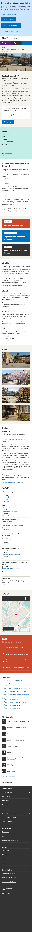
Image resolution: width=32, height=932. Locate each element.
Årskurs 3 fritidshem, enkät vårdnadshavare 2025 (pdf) (17, 695)
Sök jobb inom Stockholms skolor (15, 251)
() (17, 115)
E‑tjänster (6, 43)
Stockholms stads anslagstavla (10, 840)
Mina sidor (4, 859)
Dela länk (15, 86)
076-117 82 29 (5, 529)
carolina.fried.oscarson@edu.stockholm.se (13, 525)
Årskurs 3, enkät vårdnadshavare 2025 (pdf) (15, 702)
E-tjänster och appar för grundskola (14, 237)
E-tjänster (4, 836)
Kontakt (17, 83)
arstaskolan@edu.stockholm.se (10, 497)
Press (3, 863)
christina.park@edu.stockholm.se (10, 568)
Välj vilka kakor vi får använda (11, 31)
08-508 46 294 (5, 558)
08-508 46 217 (5, 515)
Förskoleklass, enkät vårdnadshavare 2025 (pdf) (17, 688)
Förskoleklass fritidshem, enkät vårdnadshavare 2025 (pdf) (16, 684)
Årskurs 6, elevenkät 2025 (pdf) (12, 705)
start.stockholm (6, 893)
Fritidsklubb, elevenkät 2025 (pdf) (13, 680)
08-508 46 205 (5, 572)
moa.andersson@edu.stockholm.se (11, 539)
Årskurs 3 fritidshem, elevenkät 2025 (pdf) (15, 691)
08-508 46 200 (5, 501)
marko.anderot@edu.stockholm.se (11, 511)
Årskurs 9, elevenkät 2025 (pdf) (12, 708)
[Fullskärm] (27, 598)
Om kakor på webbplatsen (8, 14)
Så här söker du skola (11, 641)
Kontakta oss (5, 850)
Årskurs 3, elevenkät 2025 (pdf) (12, 699)
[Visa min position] (5, 628)
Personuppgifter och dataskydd (10, 877)
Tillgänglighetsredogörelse (9, 873)
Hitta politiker (5, 854)
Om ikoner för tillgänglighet (9, 776)
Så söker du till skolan (13, 225)
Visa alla (8, 122)
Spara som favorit (8, 83)
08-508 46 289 (5, 544)
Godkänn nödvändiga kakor (11, 25)
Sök (17, 43)
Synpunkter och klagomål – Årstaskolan (12, 482)
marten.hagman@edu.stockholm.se (11, 554)
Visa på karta (25, 83)
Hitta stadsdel (5, 832)
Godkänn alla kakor (9, 19)
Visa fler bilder (7, 85)
